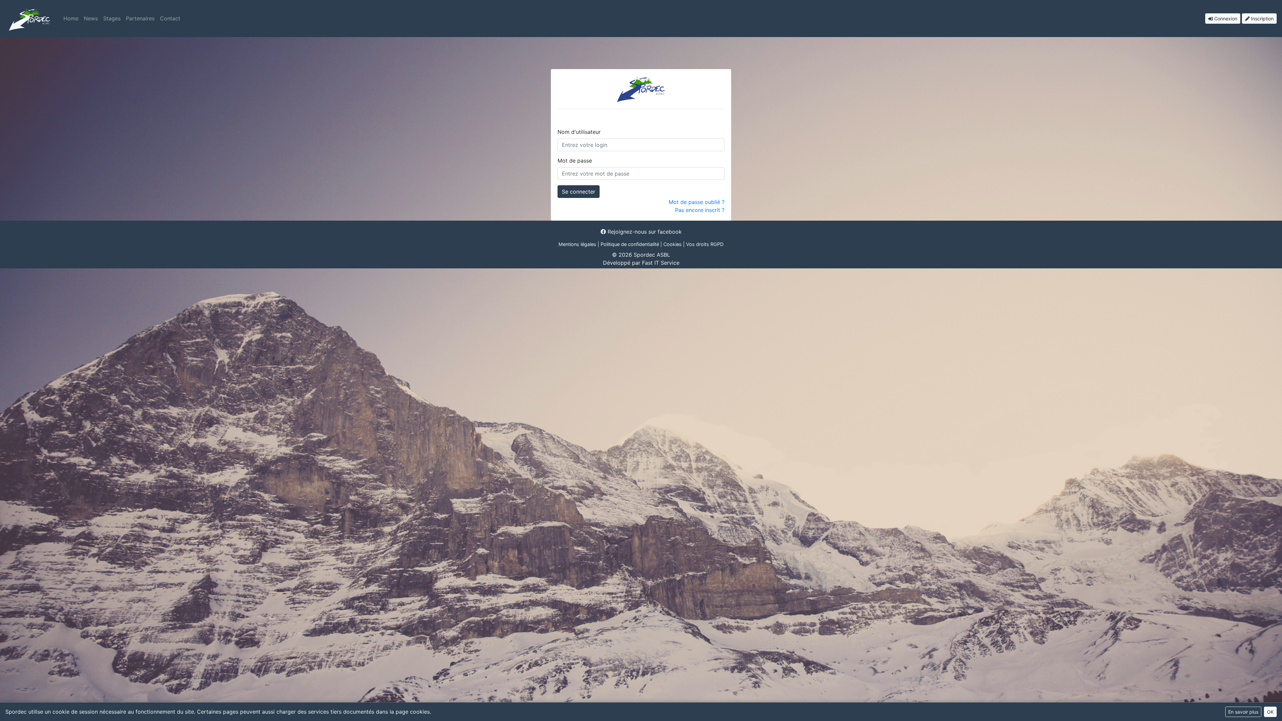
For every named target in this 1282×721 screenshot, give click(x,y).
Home (70, 18)
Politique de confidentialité (630, 244)
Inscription (1262, 18)
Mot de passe (575, 160)
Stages (112, 18)
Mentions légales (577, 244)
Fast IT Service (660, 262)
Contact (170, 18)
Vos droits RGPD (704, 244)
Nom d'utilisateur (579, 132)
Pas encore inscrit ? (699, 210)
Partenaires (140, 18)
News (91, 18)
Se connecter (578, 191)
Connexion (1225, 18)
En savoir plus (1243, 712)
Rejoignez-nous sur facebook (644, 231)
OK (1270, 712)
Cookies (672, 244)
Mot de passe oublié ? (696, 202)
